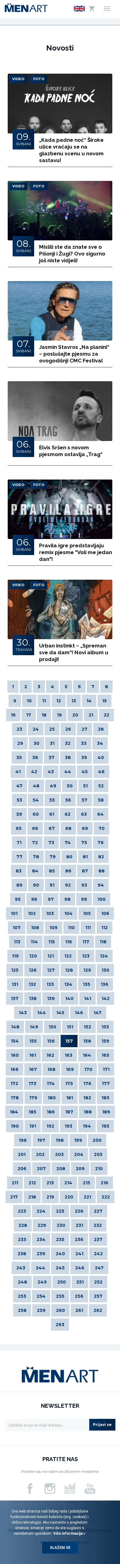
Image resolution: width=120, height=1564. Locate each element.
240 (60, 1253)
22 (106, 715)
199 (78, 1140)
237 (98, 1239)
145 (60, 1012)
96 (34, 899)
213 (50, 1183)
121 (50, 956)
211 (15, 1183)
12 (58, 701)
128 (69, 970)
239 (41, 1253)
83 (19, 871)
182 (87, 1098)
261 (79, 1310)
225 (60, 1211)
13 (73, 701)
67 (52, 828)
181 (69, 1098)
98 (67, 899)
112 (104, 927)
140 (69, 998)
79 (53, 857)
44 (67, 771)
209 (80, 1168)
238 (22, 1253)
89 (19, 885)
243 (20, 1268)
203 (59, 1154)
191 (32, 1126)
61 (51, 814)
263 (60, 1324)
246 (79, 1268)
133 (50, 984)
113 (17, 942)
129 (87, 970)
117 (85, 942)
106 (105, 913)
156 (51, 1041)
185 (32, 1112)
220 (69, 1197)
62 (67, 814)
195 (105, 1126)
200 (97, 1140)
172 (14, 1083)
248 (22, 1282)
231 (79, 1225)
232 (98, 1225)
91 (52, 885)
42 (34, 771)
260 (60, 1310)
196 (23, 1140)
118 (103, 942)
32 (67, 743)
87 (85, 871)
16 (13, 715)
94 (101, 885)
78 (36, 857)
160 (15, 1055)
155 (33, 1041)
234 (41, 1239)
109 (54, 927)
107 (17, 927)
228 (22, 1225)
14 (89, 701)
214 (68, 1183)
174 (51, 1083)
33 (83, 743)
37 (51, 757)
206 (22, 1168)
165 (105, 1055)
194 (87, 1126)
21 (91, 715)
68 (68, 828)
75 (84, 842)
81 (85, 857)
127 (51, 970)
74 (68, 842)
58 (101, 800)
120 (33, 956)
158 (87, 1041)
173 (32, 1083)
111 (88, 927)
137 (14, 998)
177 (106, 1083)
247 (99, 1268)
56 (68, 800)
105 (87, 913)
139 (51, 998)
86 (68, 871)
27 (84, 729)
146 (79, 1012)
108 (35, 927)
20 (75, 715)
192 (50, 1126)
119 (15, 956)
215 (86, 1183)
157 (69, 1041)
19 (59, 715)
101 (14, 913)
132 (32, 984)
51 (85, 786)
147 (98, 1012)
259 (41, 1310)
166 (14, 1069)
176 (87, 1083)
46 (101, 771)
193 (68, 1126)
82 (101, 857)
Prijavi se (102, 1424)
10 (29, 701)
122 (68, 956)
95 (18, 899)
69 (85, 828)
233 (22, 1239)
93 (84, 885)
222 (106, 1197)
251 (80, 1282)
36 (35, 757)
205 (98, 1154)
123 (86, 956)
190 (15, 1126)
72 (35, 842)
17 (28, 715)
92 (68, 885)
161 (32, 1055)
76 (101, 842)
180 (52, 1098)
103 (50, 913)
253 (22, 1296)
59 (19, 814)
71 (19, 842)
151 (70, 1027)
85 (52, 871)
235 (60, 1239)
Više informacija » (68, 1533)
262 (98, 1310)
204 (78, 1154)
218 (32, 1197)
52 (101, 786)
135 (86, 984)
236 (79, 1239)
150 (52, 1027)
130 (105, 970)
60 (36, 814)
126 (33, 970)
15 (104, 701)
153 (105, 1027)
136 (104, 984)
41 (18, 771)
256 (79, 1296)
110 (71, 927)
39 (84, 757)
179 (33, 1098)
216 (104, 1183)
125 (14, 970)
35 (19, 757)
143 (23, 1012)
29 (20, 743)
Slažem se (60, 1548)
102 (32, 913)
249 (42, 1282)
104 (68, 913)
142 (106, 998)
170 (88, 1069)
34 (100, 743)
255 (60, 1296)
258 (22, 1310)
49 (53, 786)
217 (14, 1197)
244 (40, 1268)
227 (98, 1211)
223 (22, 1211)
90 (36, 885)
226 (79, 1211)
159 (105, 1041)
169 (70, 1069)
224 (41, 1211)
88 (101, 871)
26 (68, 729)
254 (41, 1296)
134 (68, 984)
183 (105, 1098)
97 (51, 899)
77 (19, 857)
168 (51, 1069)
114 (34, 942)
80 (69, 857)
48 (36, 786)
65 (19, 828)
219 (50, 1197)
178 (15, 1098)
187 (69, 1112)
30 (36, 743)
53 (19, 800)
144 (41, 1012)
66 (35, 828)
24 (36, 729)
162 (50, 1055)
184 (14, 1112)
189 (106, 1112)
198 (60, 1140)
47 (19, 786)
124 (104, 956)
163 (68, 1055)
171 (106, 1069)
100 (102, 899)
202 (40, 1154)
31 (52, 743)
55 (52, 800)
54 (36, 800)
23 (19, 729)
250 (61, 1282)
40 (101, 757)
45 (85, 771)
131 (15, 984)
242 (98, 1253)
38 (68, 757)
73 (51, 842)
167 (33, 1069)
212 (32, 1183)
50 (70, 786)
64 (100, 814)
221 (87, 1197)
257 (98, 1296)
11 (44, 701)
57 (84, 800)
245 (60, 1268)
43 (51, 771)
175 (69, 1083)
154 (15, 1041)
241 (79, 1253)
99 (84, 899)
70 (101, 828)
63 (84, 814)
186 (51, 1112)
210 (99, 1168)
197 (41, 1140)
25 (52, 729)
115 (51, 942)
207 (41, 1168)
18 (44, 715)
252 (98, 1282)
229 (42, 1225)
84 (35, 871)
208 (60, 1168)
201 (22, 1154)
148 (15, 1027)
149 (34, 1027)
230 (61, 1225)
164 (87, 1055)
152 (87, 1027)
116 (68, 942)
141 (87, 998)
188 (88, 1112)
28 (101, 729)
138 (33, 998)
